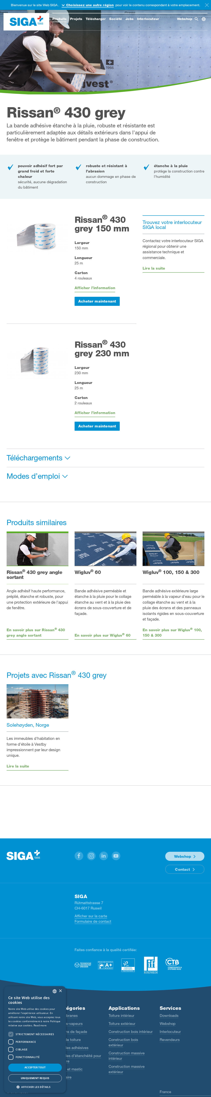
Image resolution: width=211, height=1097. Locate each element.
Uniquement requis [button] (35, 1078)
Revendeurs (170, 1039)
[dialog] (35, 1039)
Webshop (182, 856)
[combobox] (55, 991)
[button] (79, 856)
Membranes (68, 1015)
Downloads (169, 1015)
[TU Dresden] (83, 965)
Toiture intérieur (121, 1015)
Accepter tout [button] (35, 1067)
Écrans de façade (72, 1031)
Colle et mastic (70, 1069)
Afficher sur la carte (91, 916)
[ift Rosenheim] (151, 965)
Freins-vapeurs (70, 1023)
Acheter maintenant (97, 301)
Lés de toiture (69, 1039)
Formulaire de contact (93, 921)
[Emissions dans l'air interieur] (105, 965)
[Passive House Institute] (128, 965)
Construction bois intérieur (131, 1031)
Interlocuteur (170, 1031)
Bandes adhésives (73, 1047)
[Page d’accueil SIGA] (26, 22)
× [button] (60, 991)
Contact (182, 869)
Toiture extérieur (122, 1023)
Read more (40, 1025)
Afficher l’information (95, 287)
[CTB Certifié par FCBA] (173, 964)
